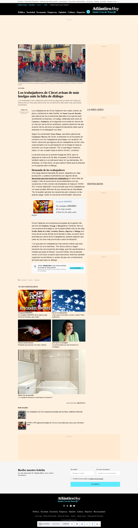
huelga (30, 280)
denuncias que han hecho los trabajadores (50, 178)
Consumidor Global (111, 1)
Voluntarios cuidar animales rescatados (49, 1)
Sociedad (30, 12)
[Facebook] (72, 524)
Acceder (38, 5)
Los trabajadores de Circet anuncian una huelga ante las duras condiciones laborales (55, 412)
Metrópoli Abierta (81, 1)
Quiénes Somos (22, 5)
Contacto (73, 516)
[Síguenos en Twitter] (67, 506)
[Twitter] (77, 524)
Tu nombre (74, 469)
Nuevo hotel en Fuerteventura (32, 1)
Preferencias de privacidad (95, 516)
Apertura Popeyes (63, 1)
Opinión (62, 12)
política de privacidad (96, 479)
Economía (41, 12)
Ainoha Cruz (24, 110)
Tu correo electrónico (103, 469)
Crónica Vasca (89, 1)
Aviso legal (38, 516)
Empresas (52, 12)
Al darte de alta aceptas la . (87, 479)
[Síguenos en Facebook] (64, 506)
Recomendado (99, 511)
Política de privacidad (49, 516)
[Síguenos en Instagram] (71, 506)
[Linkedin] (82, 524)
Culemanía (96, 1)
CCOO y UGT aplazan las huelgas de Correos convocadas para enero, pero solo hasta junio (55, 423)
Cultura (71, 12)
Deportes (81, 12)
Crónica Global (72, 1)
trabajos (37, 280)
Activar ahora (75, 268)
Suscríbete (32, 5)
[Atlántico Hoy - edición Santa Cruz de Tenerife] (105, 10)
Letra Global (103, 1)
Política (21, 12)
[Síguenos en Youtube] (74, 506)
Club (45, 5)
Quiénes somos (81, 516)
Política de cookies (63, 516)
